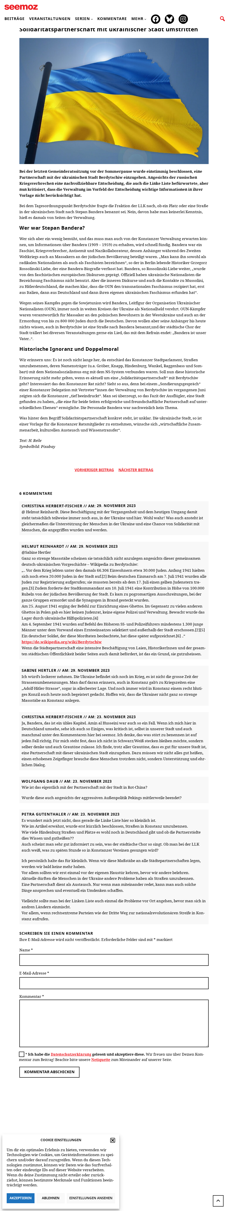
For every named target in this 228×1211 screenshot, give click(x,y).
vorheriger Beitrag (94, 470)
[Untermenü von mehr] (145, 19)
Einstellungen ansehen (90, 1198)
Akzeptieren (21, 1198)
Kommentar (31, 996)
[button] (112, 1140)
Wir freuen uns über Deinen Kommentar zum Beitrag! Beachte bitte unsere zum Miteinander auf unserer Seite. (111, 1057)
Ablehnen (50, 1198)
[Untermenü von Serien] (92, 19)
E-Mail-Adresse (34, 973)
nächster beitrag (135, 470)
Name (26, 949)
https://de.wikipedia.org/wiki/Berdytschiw (62, 641)
